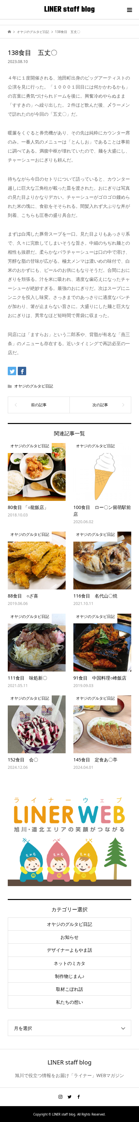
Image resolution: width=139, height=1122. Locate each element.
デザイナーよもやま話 (69, 950)
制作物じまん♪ (69, 976)
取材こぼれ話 (69, 989)
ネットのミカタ (69, 963)
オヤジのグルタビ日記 (33, 386)
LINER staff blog (69, 10)
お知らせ (69, 937)
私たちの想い (69, 1002)
